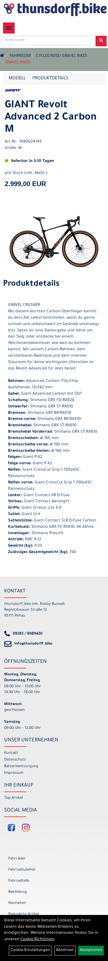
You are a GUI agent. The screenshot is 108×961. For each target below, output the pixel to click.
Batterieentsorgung (21, 766)
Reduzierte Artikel (23, 914)
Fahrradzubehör (22, 870)
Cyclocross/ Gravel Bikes (61, 56)
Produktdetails (50, 78)
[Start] (2, 56)
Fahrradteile (18, 881)
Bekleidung (17, 892)
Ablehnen (65, 950)
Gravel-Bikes (17, 62)
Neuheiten (17, 903)
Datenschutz (15, 760)
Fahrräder (20, 56)
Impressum (13, 773)
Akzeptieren (91, 950)
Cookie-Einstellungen (30, 950)
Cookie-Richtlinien (37, 939)
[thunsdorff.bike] (55, 9)
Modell (17, 78)
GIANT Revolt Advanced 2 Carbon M (51, 118)
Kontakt (11, 753)
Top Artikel (13, 798)
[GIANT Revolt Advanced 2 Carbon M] (54, 241)
